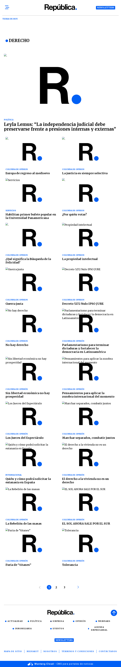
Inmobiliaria (23, 628)
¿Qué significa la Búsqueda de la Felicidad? (28, 260)
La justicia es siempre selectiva (84, 173)
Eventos (58, 628)
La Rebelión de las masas (24, 523)
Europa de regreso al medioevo (28, 173)
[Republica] (60, 7)
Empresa (58, 621)
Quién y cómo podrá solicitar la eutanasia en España (28, 480)
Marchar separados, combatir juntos (88, 438)
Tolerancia (70, 565)
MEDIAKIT (33, 651)
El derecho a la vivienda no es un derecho (85, 480)
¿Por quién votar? (74, 214)
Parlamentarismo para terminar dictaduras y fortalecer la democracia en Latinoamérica (85, 348)
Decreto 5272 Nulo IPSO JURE (83, 303)
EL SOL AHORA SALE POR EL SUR (86, 523)
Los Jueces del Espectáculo (24, 438)
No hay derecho (17, 345)
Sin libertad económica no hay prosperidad (28, 394)
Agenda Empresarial (99, 628)
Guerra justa (14, 303)
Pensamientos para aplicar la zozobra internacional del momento (88, 394)
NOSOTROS (50, 651)
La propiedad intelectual (80, 259)
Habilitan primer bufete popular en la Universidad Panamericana (31, 216)
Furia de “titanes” (18, 565)
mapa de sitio (13, 651)
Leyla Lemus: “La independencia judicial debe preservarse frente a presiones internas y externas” (60, 127)
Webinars (104, 621)
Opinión (80, 621)
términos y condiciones (78, 651)
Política (36, 621)
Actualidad (15, 621)
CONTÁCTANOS (108, 651)
